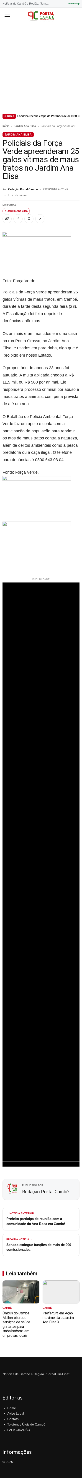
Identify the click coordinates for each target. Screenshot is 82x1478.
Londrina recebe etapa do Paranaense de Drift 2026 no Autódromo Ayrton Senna (48, 116)
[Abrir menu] (7, 16)
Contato (13, 1419)
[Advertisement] (41, 68)
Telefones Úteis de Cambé (26, 1424)
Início (6, 126)
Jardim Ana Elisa (25, 126)
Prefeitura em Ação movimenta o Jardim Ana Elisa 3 (58, 1317)
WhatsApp (73, 3)
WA (7, 218)
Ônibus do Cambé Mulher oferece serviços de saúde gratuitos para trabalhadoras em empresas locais (16, 1324)
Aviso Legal (15, 1413)
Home (11, 1408)
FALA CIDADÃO (18, 1430)
